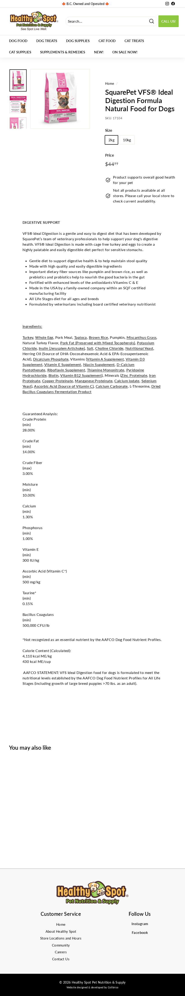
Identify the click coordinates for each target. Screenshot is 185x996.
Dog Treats (46, 41)
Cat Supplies (20, 52)
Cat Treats (134, 41)
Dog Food (18, 41)
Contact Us (60, 959)
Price (109, 155)
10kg (127, 140)
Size (108, 130)
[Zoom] (60, 98)
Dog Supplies (78, 41)
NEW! (98, 52)
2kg (111, 140)
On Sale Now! (124, 52)
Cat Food (107, 41)
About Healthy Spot (61, 931)
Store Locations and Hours (60, 938)
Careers (61, 952)
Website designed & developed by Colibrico (92, 987)
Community (61, 945)
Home (109, 83)
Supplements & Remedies (62, 52)
